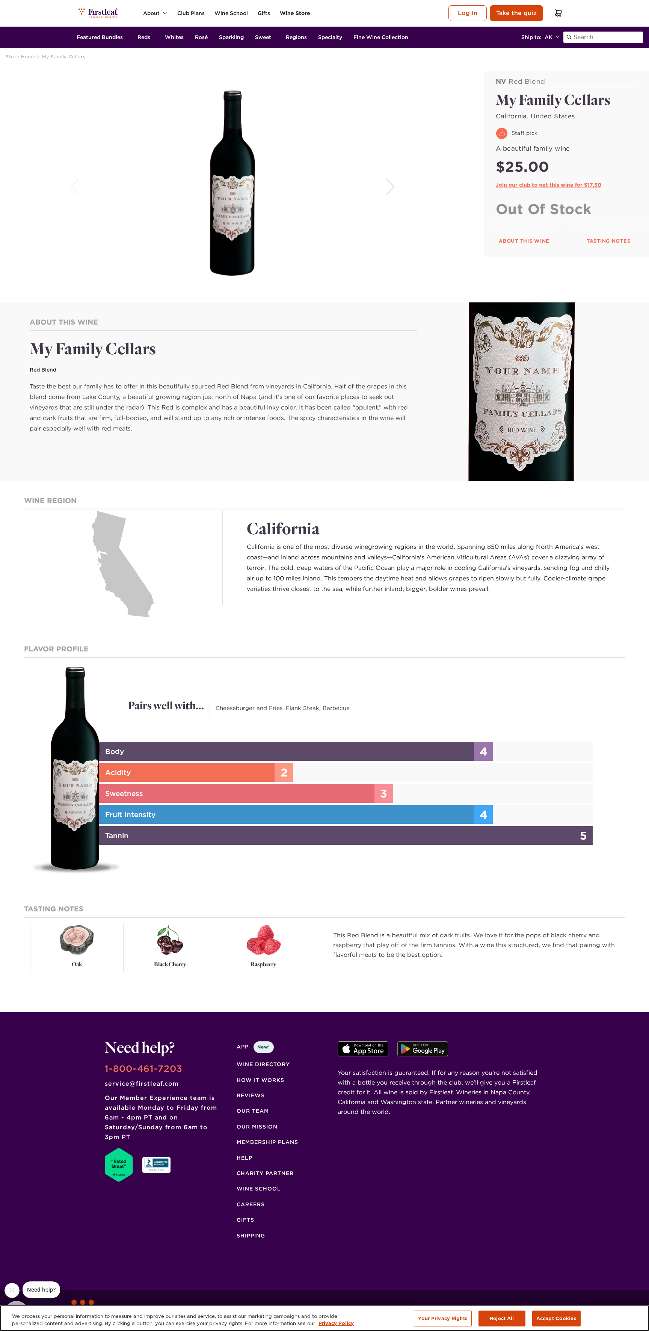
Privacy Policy (336, 1323)
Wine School (259, 1189)
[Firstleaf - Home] (99, 12)
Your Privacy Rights (442, 1318)
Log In (467, 13)
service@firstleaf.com (142, 1083)
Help (244, 1158)
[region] (324, 1318)
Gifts (245, 1220)
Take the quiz (516, 13)
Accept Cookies (556, 1318)
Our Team (253, 1111)
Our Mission (257, 1127)
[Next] (391, 187)
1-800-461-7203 (144, 1068)
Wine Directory (263, 1064)
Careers (251, 1204)
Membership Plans (267, 1142)
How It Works (260, 1080)
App (253, 1047)
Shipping (251, 1236)
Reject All (502, 1318)
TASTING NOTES (608, 241)
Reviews (251, 1095)
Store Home (21, 56)
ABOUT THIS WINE (524, 241)
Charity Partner (265, 1173)
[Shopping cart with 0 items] (559, 13)
